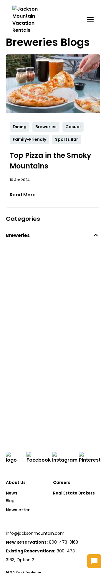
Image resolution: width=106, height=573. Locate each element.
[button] (53, 235)
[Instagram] (64, 458)
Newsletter (18, 510)
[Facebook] (38, 458)
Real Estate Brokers (74, 493)
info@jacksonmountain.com (35, 533)
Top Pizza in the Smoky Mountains (50, 161)
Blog (10, 501)
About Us (16, 482)
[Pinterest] (90, 458)
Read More (23, 194)
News (11, 493)
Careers (61, 482)
